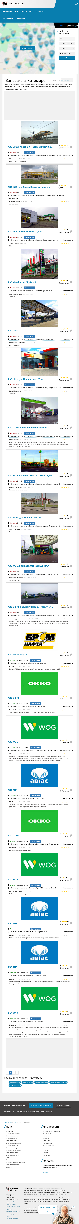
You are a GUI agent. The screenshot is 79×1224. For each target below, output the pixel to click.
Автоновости (7, 19)
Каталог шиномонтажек (13, 1150)
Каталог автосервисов (13, 1133)
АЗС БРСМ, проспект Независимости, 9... (30, 146)
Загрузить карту (27, 48)
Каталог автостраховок (13, 1143)
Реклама (45, 1172)
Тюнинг (45, 1153)
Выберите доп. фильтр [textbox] (67, 53)
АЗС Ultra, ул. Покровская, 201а (25, 379)
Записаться (29, 152)
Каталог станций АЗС (12, 1160)
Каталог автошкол (12, 1153)
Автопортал (8, 1122)
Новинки (46, 1136)
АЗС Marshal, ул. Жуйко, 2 (22, 282)
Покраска (9, 1157)
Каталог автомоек (11, 1138)
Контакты (46, 1170)
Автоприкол (47, 1148)
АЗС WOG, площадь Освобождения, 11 (29, 565)
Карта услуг (9, 1167)
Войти (71, 25)
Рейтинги (46, 1138)
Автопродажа (27, 11)
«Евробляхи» (47, 1141)
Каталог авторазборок (13, 1165)
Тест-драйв (46, 1155)
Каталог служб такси (12, 1155)
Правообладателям (12, 1218)
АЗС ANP (12, 790)
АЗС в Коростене (27, 1082)
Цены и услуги (10, 1214)
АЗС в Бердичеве (14, 1082)
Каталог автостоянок (12, 1136)
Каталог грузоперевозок (14, 1148)
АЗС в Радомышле (15, 1086)
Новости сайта (10, 1202)
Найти (67, 58)
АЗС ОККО (13, 697)
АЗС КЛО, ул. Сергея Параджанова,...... (29, 187)
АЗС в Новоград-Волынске (58, 1082)
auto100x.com (16, 3)
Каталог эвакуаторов (12, 1145)
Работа (39, 11)
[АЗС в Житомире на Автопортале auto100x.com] (13, 1189)
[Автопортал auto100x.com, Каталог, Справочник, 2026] (5, 4)
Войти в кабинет (63, 1105)
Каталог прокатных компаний (15, 1162)
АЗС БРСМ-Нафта (17, 654)
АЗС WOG (13, 741)
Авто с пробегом (48, 1145)
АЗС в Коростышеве (41, 1082)
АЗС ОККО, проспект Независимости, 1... (30, 606)
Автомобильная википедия (51, 1131)
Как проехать (68, 155)
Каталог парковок (11, 1141)
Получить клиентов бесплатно (40, 1105)
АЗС (15, 1122)
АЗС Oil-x (13, 330)
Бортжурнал (22, 19)
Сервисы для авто (9, 11)
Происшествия (47, 1143)
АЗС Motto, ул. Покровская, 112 (25, 517)
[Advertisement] (39, 105)
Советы (45, 1150)
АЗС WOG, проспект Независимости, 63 (30, 475)
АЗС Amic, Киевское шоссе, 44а (25, 231)
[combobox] (67, 53)
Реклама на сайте (12, 1112)
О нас (8, 1216)
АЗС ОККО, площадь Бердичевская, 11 (29, 427)
